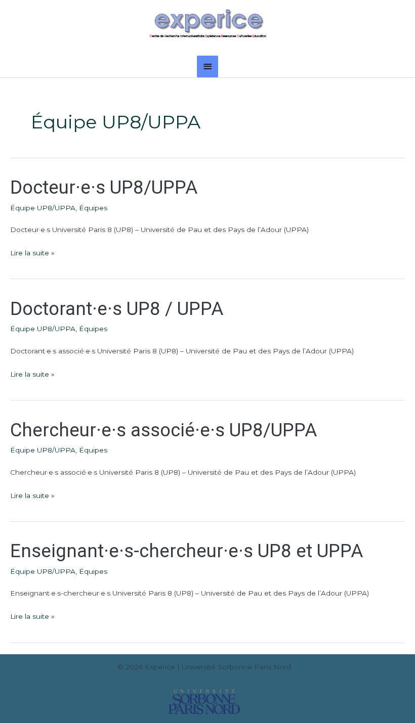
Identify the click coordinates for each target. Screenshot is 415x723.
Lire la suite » (32, 252)
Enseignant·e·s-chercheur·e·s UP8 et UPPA (186, 551)
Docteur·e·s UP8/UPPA (103, 187)
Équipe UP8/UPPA (42, 208)
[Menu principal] (207, 66)
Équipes (93, 208)
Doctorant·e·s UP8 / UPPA (116, 309)
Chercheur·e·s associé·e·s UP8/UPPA (163, 430)
